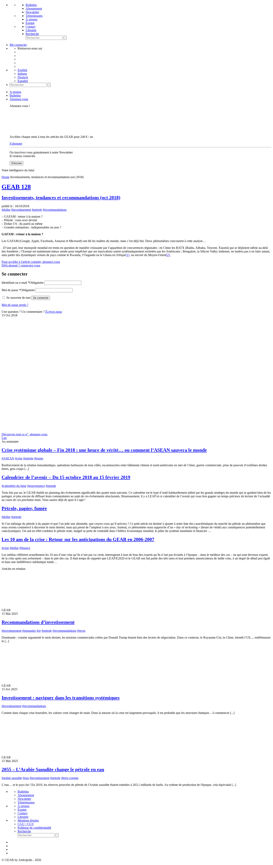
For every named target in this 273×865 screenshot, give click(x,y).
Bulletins (31, 5)
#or (39, 630)
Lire (4, 438)
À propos (31, 19)
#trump (38, 458)
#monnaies (29, 630)
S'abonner (16, 143)
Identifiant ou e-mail (23, 282)
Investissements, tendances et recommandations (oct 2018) (61, 197)
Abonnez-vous (19, 99)
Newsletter (32, 12)
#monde (51, 486)
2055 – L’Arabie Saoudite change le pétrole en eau (53, 769)
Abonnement (34, 8)
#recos (81, 630)
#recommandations (55, 209)
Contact (30, 26)
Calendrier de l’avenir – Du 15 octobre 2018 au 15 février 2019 (66, 477)
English (22, 70)
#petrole (37, 209)
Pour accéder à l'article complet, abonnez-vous (31, 261)
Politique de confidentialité (34, 827)
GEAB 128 (16, 186)
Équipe (30, 23)
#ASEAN (8, 458)
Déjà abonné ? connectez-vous (21, 265)
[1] (127, 255)
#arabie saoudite (12, 778)
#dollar (6, 209)
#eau (26, 778)
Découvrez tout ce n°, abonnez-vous (24, 434)
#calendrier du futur (14, 486)
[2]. (168, 255)
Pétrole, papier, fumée (24, 508)
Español (23, 81)
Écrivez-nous (53, 311)
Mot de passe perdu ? (15, 305)
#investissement (21, 209)
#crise (18, 458)
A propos (15, 92)
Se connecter (40, 297)
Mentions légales (28, 820)
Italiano (22, 73)
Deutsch (23, 77)
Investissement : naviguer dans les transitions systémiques (61, 697)
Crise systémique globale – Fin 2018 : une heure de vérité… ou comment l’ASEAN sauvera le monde (104, 450)
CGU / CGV (26, 824)
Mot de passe (18, 290)
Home (5, 177)
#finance (24, 548)
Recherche (32, 33)
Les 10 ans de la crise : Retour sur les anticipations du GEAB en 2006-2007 (78, 539)
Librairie (31, 30)
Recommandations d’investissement (38, 622)
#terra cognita (69, 778)
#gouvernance (36, 486)
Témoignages (34, 15)
